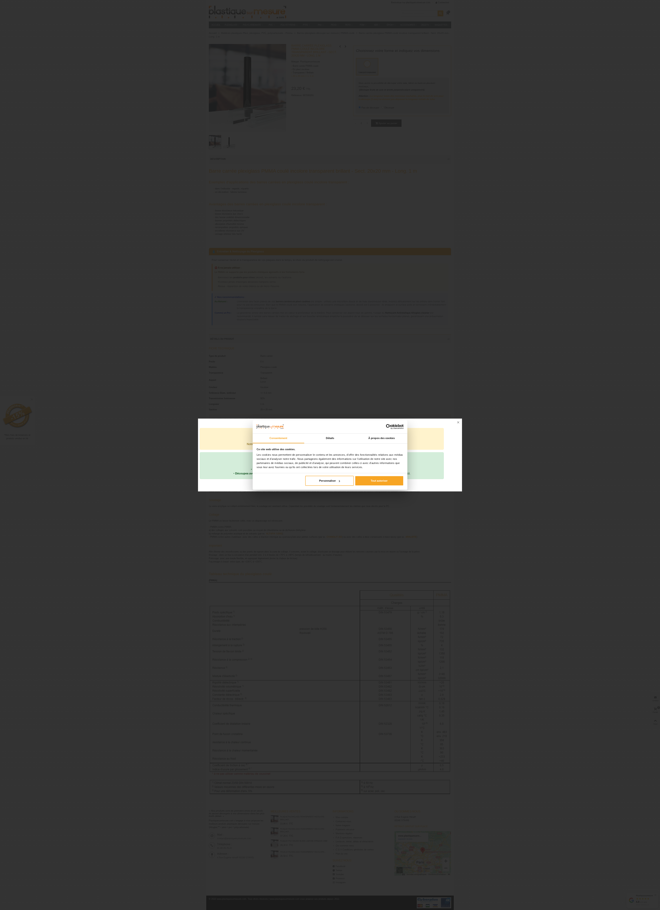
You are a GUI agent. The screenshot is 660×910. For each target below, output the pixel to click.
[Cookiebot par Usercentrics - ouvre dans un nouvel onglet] (388, 426)
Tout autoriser (379, 480)
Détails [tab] (330, 438)
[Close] (458, 422)
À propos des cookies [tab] (381, 438)
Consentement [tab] (278, 438)
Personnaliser (327, 480)
